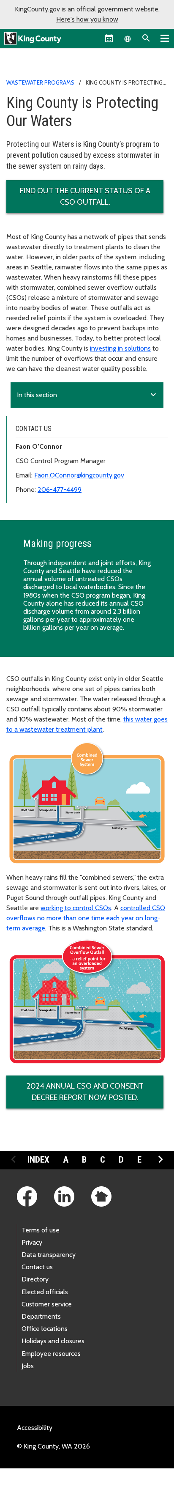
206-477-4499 (60, 490)
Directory (35, 1279)
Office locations (45, 1329)
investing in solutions (120, 348)
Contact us (37, 1267)
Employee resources (51, 1354)
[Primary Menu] (164, 38)
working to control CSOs (76, 908)
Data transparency (49, 1255)
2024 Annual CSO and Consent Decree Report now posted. (85, 1091)
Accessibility (34, 1428)
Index (38, 1160)
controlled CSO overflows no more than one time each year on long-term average (85, 918)
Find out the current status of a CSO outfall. (85, 196)
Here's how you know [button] (87, 19)
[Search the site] (146, 38)
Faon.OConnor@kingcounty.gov (79, 475)
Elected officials (45, 1292)
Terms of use (41, 1230)
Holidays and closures (53, 1341)
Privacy (32, 1242)
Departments (41, 1316)
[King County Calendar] (109, 38)
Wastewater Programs (40, 82)
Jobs (28, 1366)
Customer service (47, 1304)
